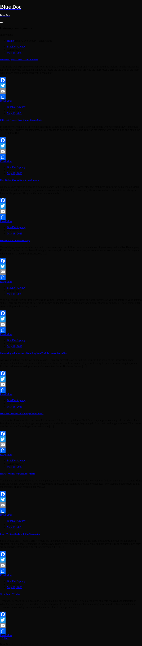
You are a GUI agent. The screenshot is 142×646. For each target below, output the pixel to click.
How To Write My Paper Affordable (17, 473)
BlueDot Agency (16, 46)
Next (7, 638)
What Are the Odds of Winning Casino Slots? (21, 413)
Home (10, 40)
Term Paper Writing (10, 594)
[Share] (71, 96)
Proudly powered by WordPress (29, 644)
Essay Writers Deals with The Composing (20, 534)
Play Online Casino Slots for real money (19, 180)
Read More (6, 100)
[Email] (71, 91)
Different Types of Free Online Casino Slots (21, 120)
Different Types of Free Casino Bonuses (19, 59)
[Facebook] (71, 80)
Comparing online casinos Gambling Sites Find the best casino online (33, 353)
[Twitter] (71, 85)
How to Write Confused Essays (15, 240)
